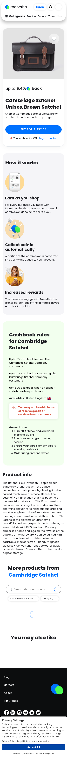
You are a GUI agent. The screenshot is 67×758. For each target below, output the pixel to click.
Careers (9, 685)
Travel (51, 16)
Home (61, 16)
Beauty (42, 16)
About (8, 693)
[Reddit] (38, 712)
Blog (6, 677)
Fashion (31, 16)
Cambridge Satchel (34, 574)
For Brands (11, 701)
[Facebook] (6, 712)
